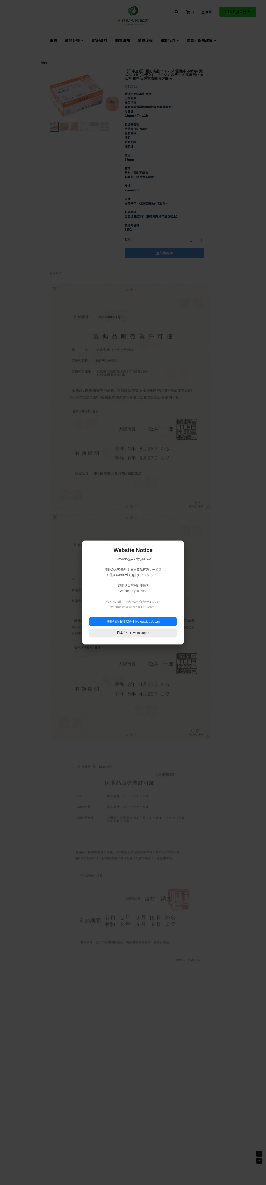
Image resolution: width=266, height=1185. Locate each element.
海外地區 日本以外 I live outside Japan (133, 621)
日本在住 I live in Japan (133, 633)
